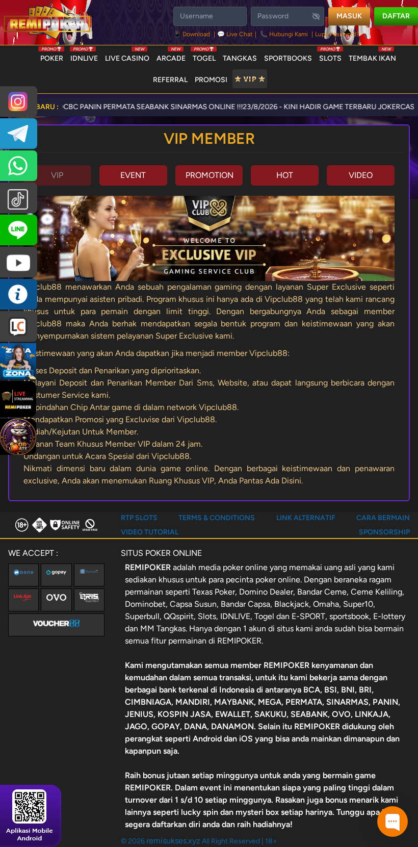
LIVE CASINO (127, 56)
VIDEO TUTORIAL (149, 532)
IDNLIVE (84, 56)
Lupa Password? (337, 34)
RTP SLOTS (139, 518)
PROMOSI (211, 79)
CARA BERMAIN (383, 518)
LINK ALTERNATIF (305, 518)
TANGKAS (240, 58)
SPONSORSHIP (384, 532)
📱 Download (192, 34)
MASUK (349, 16)
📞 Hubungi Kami (283, 34)
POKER (51, 56)
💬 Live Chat (235, 34)
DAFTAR (396, 16)
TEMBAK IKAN (372, 56)
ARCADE (171, 56)
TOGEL (204, 56)
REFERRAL (170, 79)
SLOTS (330, 56)
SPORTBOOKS (288, 58)
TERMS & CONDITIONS (216, 518)
